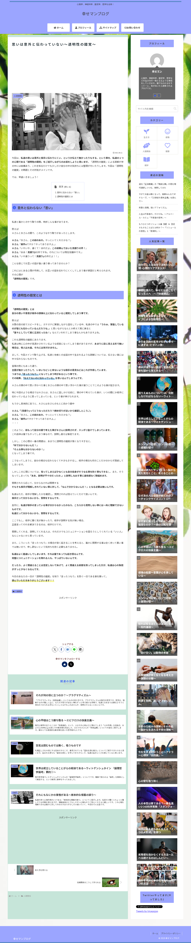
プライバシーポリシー (171, 933)
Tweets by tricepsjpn (147, 911)
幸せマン (157, 71)
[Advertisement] (68, 70)
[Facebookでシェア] (61, 649)
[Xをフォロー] (71, 664)
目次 (61, 186)
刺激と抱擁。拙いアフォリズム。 (153, 207)
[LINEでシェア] (74, 649)
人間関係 (18, 591)
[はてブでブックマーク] (68, 649)
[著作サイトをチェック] (64, 664)
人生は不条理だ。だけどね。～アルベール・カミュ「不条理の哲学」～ (156, 216)
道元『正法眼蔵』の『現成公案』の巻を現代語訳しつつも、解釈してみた (157, 186)
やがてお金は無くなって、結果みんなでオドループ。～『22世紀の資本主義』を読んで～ (157, 197)
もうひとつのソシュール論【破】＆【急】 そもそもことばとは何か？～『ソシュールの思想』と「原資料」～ (158, 227)
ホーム (155, 933)
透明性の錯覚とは (65, 196)
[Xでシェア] (55, 649)
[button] (81, 649)
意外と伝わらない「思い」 (69, 192)
